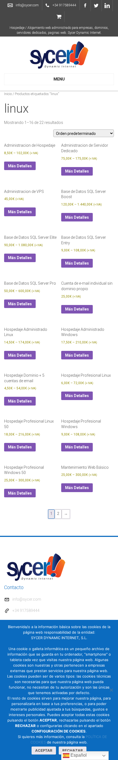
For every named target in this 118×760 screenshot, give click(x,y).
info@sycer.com (27, 5)
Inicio (8, 94)
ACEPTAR (43, 750)
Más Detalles (20, 166)
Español (78, 755)
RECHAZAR (72, 750)
